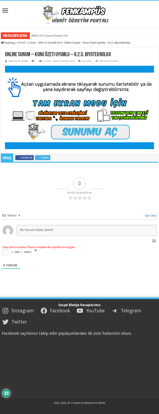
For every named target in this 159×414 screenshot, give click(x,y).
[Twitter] (76, 407)
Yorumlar (87, 61)
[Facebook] (72, 407)
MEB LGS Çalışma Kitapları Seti (49, 35)
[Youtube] (81, 407)
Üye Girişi (150, 215)
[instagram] (86, 407)
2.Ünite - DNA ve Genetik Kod (45, 42)
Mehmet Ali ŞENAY (18, 61)
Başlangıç (10, 42)
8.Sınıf (21, 42)
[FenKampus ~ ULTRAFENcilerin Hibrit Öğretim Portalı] (79, 14)
